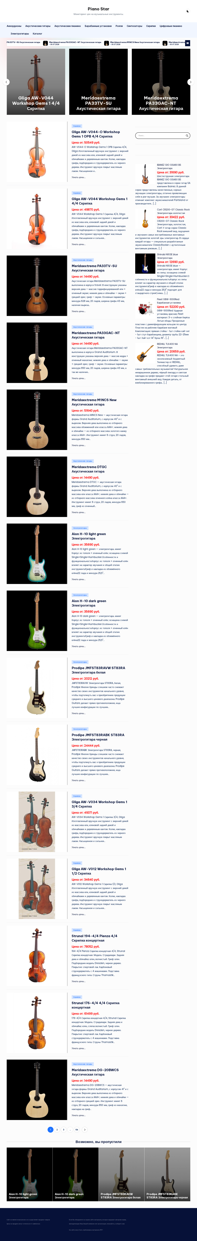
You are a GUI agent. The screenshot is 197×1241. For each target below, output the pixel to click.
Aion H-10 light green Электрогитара (23, 1195)
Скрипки (77, 126)
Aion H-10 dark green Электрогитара (69, 1195)
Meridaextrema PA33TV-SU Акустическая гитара (98, 103)
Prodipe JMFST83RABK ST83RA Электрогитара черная (167, 1195)
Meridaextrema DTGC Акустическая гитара (148, 42)
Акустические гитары (82, 260)
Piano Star (98, 8)
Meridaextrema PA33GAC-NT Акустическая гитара (33, 42)
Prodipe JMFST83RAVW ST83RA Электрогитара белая (121, 1195)
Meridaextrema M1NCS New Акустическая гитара (93, 42)
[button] (36, 112)
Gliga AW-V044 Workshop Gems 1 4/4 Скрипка (36, 103)
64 (77, 1129)
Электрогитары (80, 528)
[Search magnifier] (187, 136)
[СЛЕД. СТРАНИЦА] (85, 1130)
